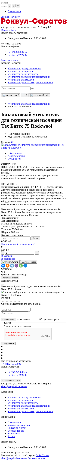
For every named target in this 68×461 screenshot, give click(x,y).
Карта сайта (14, 433)
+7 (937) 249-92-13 (17, 54)
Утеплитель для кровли (20, 400)
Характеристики (16, 156)
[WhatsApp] (21, 266)
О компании (14, 11)
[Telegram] (12, 266)
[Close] (2, 284)
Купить (35, 238)
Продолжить (8, 344)
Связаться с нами (11, 380)
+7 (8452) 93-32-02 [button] (11, 363)
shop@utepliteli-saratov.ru (14, 386)
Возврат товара (16, 430)
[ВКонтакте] (3, 266)
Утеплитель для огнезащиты (23, 403)
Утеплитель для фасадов (21, 408)
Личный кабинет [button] (10, 16)
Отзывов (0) (14, 158)
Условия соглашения (19, 425)
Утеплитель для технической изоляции (29, 103)
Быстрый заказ (29, 262)
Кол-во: (5, 249)
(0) (12, 142)
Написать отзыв (10, 278)
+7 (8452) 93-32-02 (17, 51)
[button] (34, 27)
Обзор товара (15, 153)
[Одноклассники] (7, 266)
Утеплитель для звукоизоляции (24, 397)
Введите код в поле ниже (17, 326)
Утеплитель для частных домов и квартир (30, 411)
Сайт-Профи (42, 455)
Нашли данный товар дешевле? (18, 244)
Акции (11, 436)
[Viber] (16, 266)
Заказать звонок (9, 60)
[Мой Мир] (25, 266)
